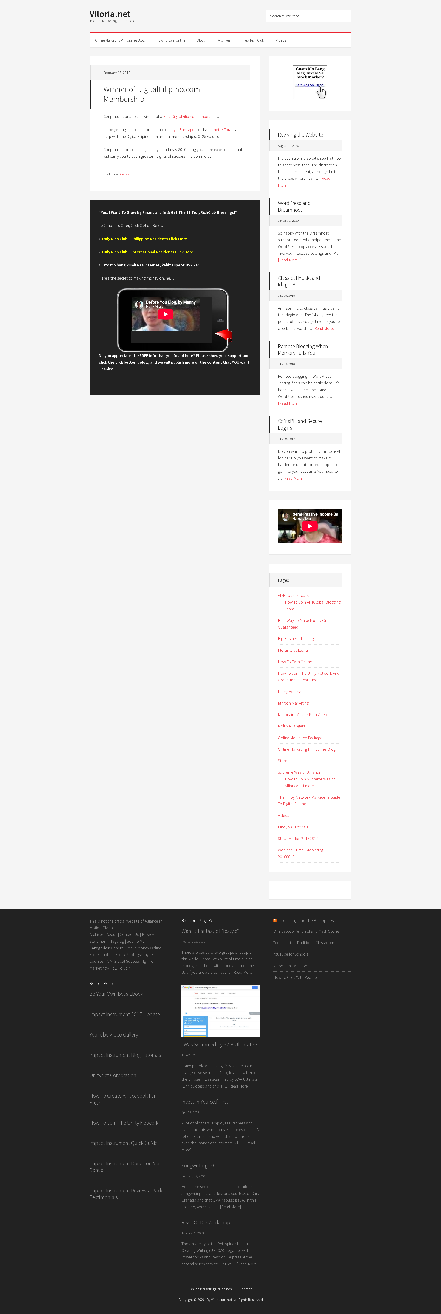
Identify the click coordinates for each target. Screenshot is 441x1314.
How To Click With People (295, 977)
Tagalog (117, 941)
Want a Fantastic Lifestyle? (210, 930)
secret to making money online (143, 278)
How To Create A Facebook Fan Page (123, 1099)
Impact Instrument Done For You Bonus (124, 1167)
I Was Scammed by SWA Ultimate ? (219, 1044)
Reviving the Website (300, 134)
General (125, 174)
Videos (283, 815)
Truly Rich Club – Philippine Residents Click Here (144, 238)
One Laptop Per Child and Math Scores (306, 931)
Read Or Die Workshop (205, 1222)
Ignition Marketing (293, 703)
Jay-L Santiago (182, 129)
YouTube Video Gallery (114, 1034)
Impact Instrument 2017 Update (125, 1014)
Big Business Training (296, 638)
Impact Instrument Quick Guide (124, 1142)
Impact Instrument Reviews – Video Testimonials (128, 1194)
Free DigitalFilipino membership (190, 116)
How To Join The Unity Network (124, 1122)
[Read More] (242, 972)
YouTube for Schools (290, 954)
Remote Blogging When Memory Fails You (303, 349)
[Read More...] (290, 260)
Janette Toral (220, 129)
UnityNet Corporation (113, 1075)
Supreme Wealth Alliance (299, 772)
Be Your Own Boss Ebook (116, 993)
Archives (97, 934)
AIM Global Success (123, 961)
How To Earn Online (295, 661)
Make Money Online (144, 948)
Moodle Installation (290, 965)
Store (282, 760)
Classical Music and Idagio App (299, 281)
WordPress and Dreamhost (294, 206)
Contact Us (129, 934)
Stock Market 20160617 (298, 838)
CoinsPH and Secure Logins (300, 424)
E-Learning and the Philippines (305, 920)
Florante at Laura (293, 650)
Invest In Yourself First (204, 1101)
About (112, 934)
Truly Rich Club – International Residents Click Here (147, 251)
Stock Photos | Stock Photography (119, 954)
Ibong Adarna (289, 691)
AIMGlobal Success (294, 595)
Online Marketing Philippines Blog (307, 749)
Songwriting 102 (199, 1165)
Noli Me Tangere (291, 726)
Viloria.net (110, 14)
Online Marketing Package (300, 737)
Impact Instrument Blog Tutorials (125, 1054)
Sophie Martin (138, 941)
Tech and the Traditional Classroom (303, 942)
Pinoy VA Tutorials (293, 827)
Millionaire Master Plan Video (302, 714)
